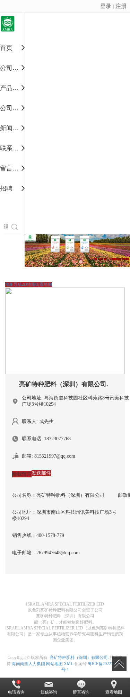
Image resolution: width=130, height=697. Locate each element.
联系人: (30, 421)
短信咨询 (49, 692)
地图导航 (13, 284)
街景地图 (43, 284)
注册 (121, 6)
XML (68, 663)
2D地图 (28, 284)
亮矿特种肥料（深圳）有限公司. (79, 657)
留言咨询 (81, 692)
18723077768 (57, 438)
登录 (105, 6)
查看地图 (113, 692)
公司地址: (32, 397)
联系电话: (32, 438)
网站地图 (54, 663)
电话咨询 (16, 692)
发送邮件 (41, 473)
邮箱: (27, 456)
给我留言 (22, 474)
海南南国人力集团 (28, 663)
